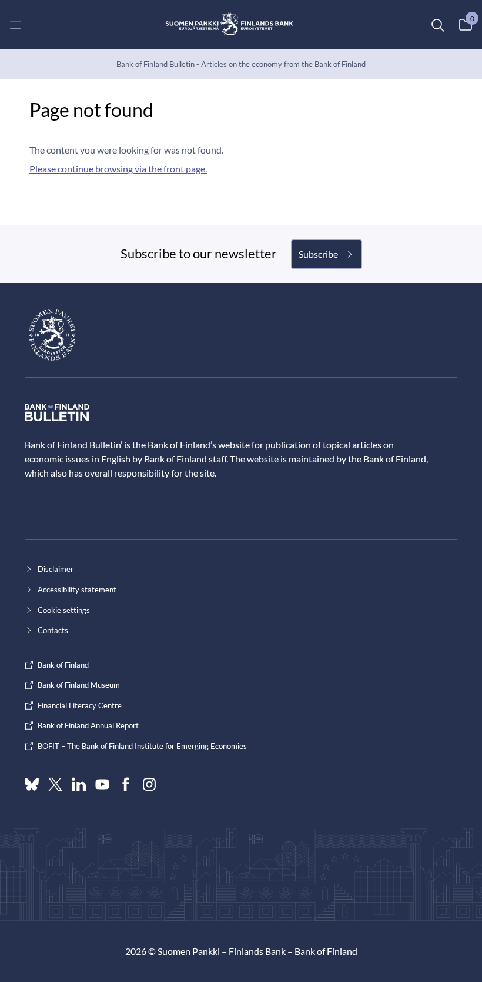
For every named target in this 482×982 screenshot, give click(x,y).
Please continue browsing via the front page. (118, 168)
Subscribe (318, 253)
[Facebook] (126, 784)
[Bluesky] (32, 784)
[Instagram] (149, 784)
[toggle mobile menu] (15, 25)
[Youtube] (102, 784)
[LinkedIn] (79, 784)
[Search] (437, 25)
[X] (55, 784)
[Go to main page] (229, 25)
